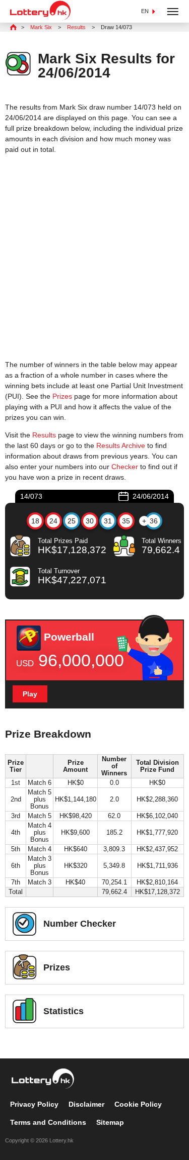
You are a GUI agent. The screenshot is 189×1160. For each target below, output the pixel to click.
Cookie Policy (138, 1104)
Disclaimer (86, 1104)
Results (44, 435)
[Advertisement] (94, 257)
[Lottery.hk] (40, 18)
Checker (124, 467)
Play (30, 694)
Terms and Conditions (48, 1122)
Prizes (62, 396)
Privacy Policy (34, 1104)
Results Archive (120, 445)
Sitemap (110, 1122)
